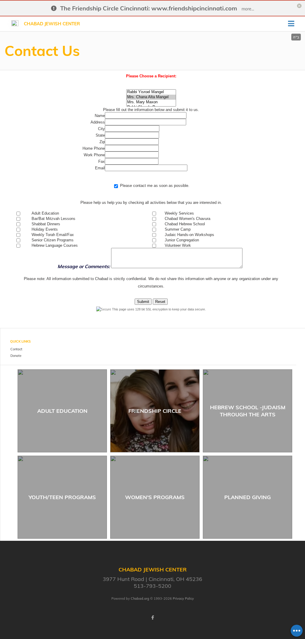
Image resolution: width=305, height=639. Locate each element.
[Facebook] (152, 617)
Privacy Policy (183, 598)
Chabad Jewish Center (52, 23)
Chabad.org (140, 598)
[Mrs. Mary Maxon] (151, 102)
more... (248, 9)
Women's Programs (155, 497)
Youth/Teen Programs (62, 497)
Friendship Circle (154, 410)
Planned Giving (247, 497)
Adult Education (62, 410)
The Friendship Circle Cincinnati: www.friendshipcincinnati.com (148, 8)
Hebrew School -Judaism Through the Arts (247, 411)
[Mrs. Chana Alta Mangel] (151, 97)
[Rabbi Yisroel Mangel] (151, 92)
